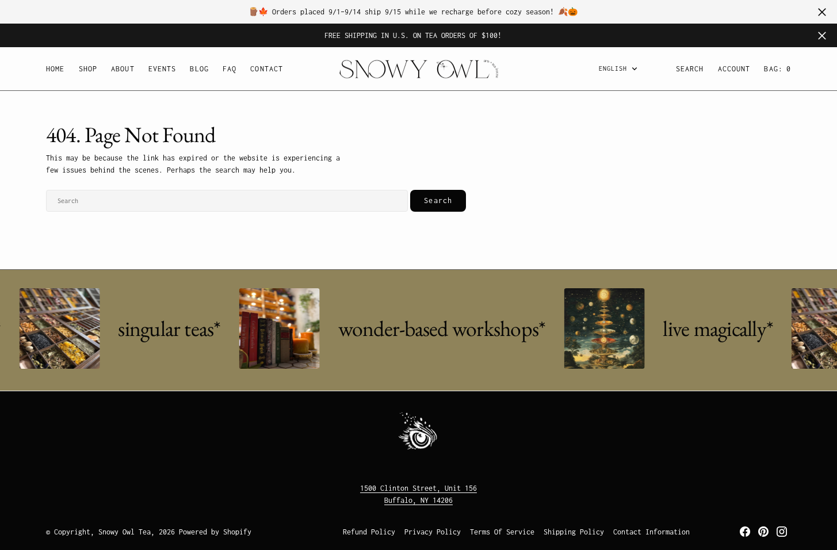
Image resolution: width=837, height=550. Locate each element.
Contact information (651, 532)
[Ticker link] (56, 328)
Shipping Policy (574, 532)
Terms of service (502, 532)
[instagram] (782, 531)
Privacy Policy (432, 532)
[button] (734, 69)
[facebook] (745, 531)
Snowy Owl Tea (124, 532)
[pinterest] (763, 531)
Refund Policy (369, 532)
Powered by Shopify (215, 532)
